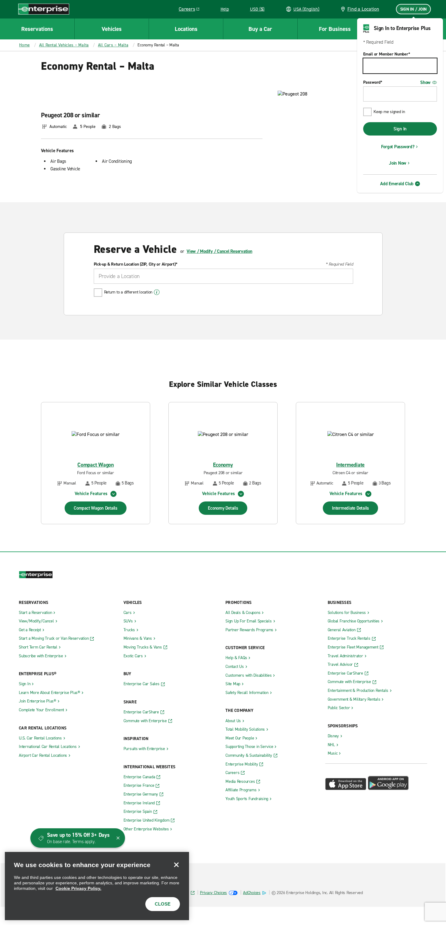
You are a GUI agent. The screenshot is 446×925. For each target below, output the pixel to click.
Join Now (397, 163)
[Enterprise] (43, 9)
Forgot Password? (397, 147)
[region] (97, 886)
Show (425, 82)
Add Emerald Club (397, 184)
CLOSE (163, 904)
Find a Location (363, 9)
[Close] (176, 864)
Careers (191, 10)
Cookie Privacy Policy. (78, 888)
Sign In (400, 129)
